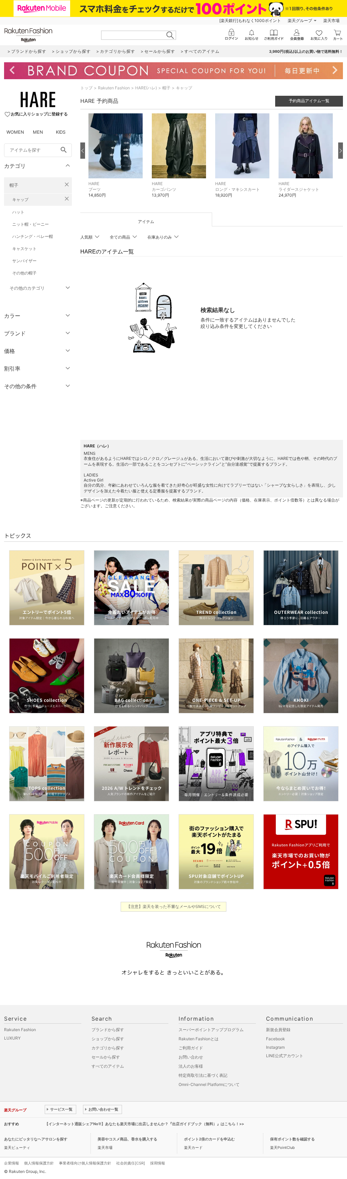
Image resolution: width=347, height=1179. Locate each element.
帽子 (13, 185)
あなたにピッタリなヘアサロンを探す (35, 1139)
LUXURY (12, 1038)
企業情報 (11, 1163)
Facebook (275, 1038)
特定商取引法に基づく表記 (203, 1075)
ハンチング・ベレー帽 (32, 236)
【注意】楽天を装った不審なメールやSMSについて (173, 906)
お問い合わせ (191, 1057)
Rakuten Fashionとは (199, 1038)
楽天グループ (300, 20)
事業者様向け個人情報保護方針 (85, 1163)
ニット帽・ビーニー (30, 224)
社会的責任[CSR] (130, 1163)
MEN (38, 132)
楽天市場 (331, 20)
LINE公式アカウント (284, 1055)
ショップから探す (107, 1038)
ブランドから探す (107, 1029)
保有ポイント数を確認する (292, 1139)
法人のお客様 (191, 1066)
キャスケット (24, 248)
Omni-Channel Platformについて (209, 1084)
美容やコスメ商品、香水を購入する (127, 1139)
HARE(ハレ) (146, 87)
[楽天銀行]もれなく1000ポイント (250, 20)
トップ (86, 87)
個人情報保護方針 (39, 1163)
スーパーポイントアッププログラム (211, 1029)
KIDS (60, 132)
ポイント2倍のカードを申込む (209, 1139)
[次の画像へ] (340, 150)
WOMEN (15, 132)
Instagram (275, 1047)
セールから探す (105, 1057)
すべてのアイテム (107, 1066)
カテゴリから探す (107, 1047)
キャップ (20, 199)
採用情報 (157, 1163)
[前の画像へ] (82, 150)
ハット (18, 212)
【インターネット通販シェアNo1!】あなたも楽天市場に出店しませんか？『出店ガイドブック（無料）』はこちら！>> (144, 1123)
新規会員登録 (278, 1029)
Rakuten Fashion (114, 87)
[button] (116, 160)
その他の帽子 (24, 272)
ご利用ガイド (191, 1047)
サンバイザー (24, 260)
